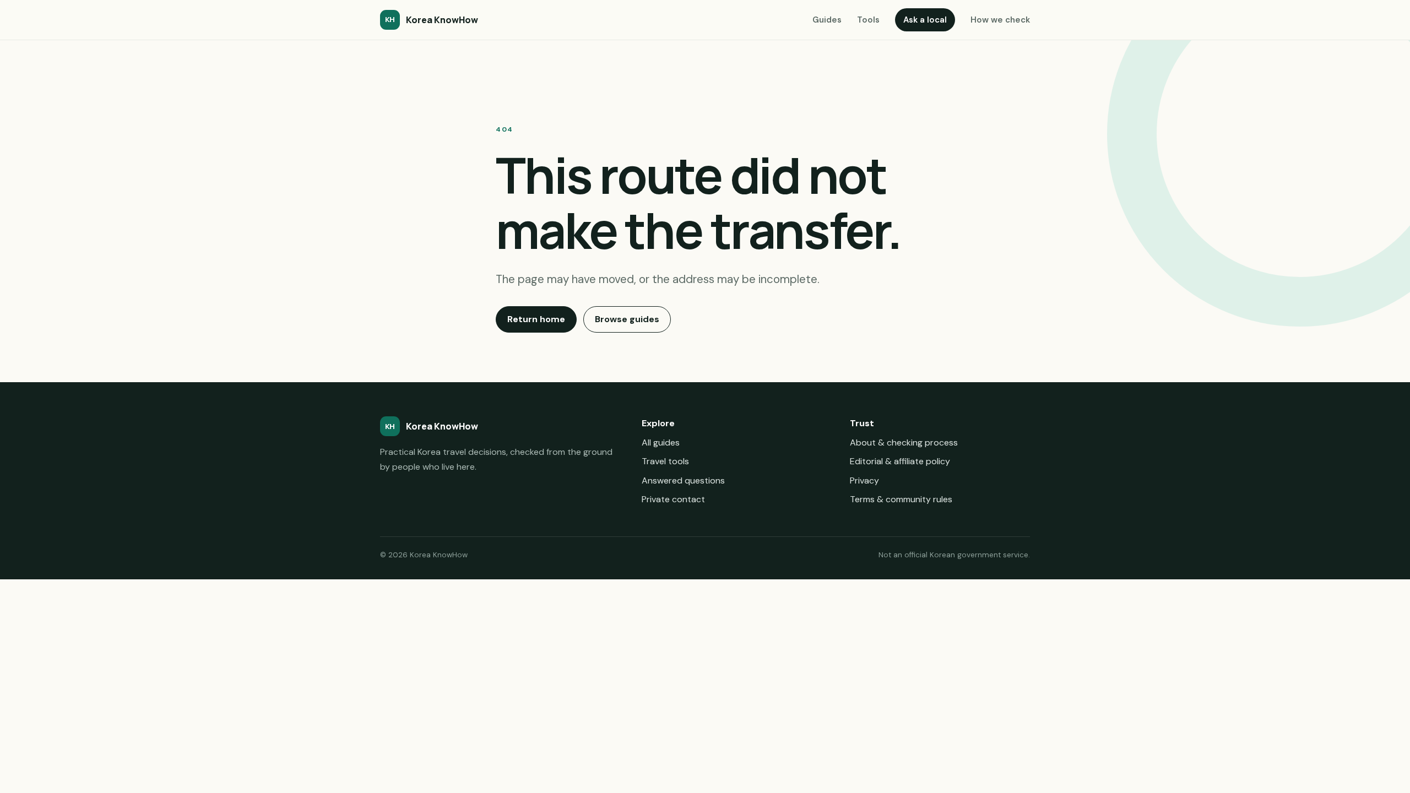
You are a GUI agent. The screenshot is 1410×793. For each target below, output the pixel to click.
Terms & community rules (901, 499)
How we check (1000, 19)
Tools (868, 19)
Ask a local (925, 19)
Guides (827, 19)
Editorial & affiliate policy (900, 461)
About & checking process (904, 442)
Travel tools (665, 461)
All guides (661, 442)
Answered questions (683, 480)
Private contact (673, 499)
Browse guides (627, 319)
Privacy (864, 480)
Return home (536, 319)
